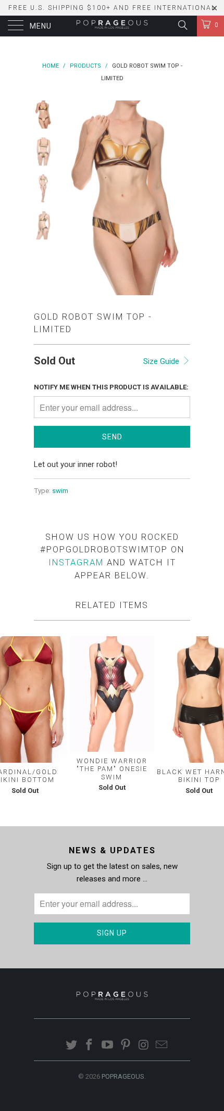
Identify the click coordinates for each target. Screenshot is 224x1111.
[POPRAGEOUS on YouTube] (108, 1045)
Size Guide (162, 361)
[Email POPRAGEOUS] (162, 1045)
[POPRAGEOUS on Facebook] (89, 1045)
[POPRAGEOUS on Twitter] (71, 1045)
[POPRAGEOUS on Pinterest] (126, 1045)
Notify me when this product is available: (111, 387)
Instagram (76, 562)
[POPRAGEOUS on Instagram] (144, 1045)
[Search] (182, 25)
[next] (180, 197)
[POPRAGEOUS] (112, 26)
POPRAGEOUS (123, 1076)
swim (60, 490)
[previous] (70, 197)
